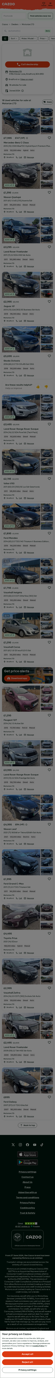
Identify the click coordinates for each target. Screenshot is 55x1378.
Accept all (27, 1354)
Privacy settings (27, 1370)
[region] (27, 1354)
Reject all (27, 1362)
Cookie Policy (38, 1346)
